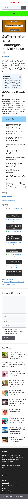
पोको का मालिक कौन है (7, 197)
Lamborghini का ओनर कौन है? (13, 85)
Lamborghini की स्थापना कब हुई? (13, 82)
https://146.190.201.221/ (9, 485)
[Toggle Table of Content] (19, 76)
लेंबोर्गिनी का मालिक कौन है (10, 78)
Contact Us (5, 483)
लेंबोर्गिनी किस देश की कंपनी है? (12, 84)
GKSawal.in (14, 3)
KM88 (4, 488)
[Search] (23, 8)
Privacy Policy (6, 491)
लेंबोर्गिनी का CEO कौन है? (11, 87)
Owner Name (8, 279)
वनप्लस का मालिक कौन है (8, 201)
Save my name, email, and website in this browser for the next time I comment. (13, 331)
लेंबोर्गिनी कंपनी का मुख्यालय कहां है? (13, 80)
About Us (5, 480)
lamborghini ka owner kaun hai (14, 282)
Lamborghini (15, 111)
